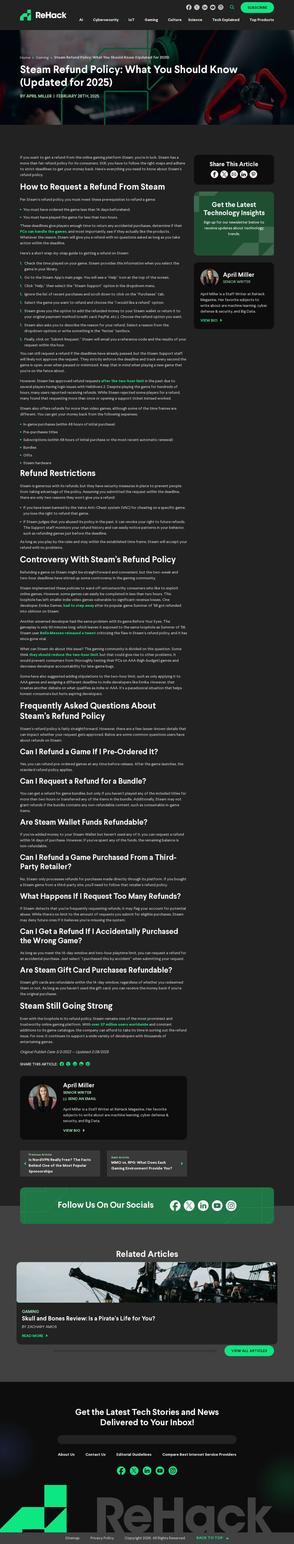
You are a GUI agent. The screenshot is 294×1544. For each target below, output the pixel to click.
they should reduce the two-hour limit (63, 655)
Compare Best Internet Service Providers (199, 1455)
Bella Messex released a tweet (68, 633)
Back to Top (210, 1538)
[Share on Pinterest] (88, 1064)
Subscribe (257, 8)
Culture (175, 20)
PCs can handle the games (43, 232)
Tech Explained (226, 20)
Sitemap (72, 1538)
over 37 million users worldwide (119, 1025)
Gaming (151, 20)
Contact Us (95, 1455)
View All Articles (249, 1351)
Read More (32, 1336)
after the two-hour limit (122, 381)
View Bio (71, 1131)
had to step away (78, 606)
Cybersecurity (106, 20)
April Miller (39, 96)
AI (81, 20)
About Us (66, 1455)
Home (25, 58)
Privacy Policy (102, 1538)
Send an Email (82, 1099)
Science (195, 20)
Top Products (261, 20)
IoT (131, 20)
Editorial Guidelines (134, 1455)
